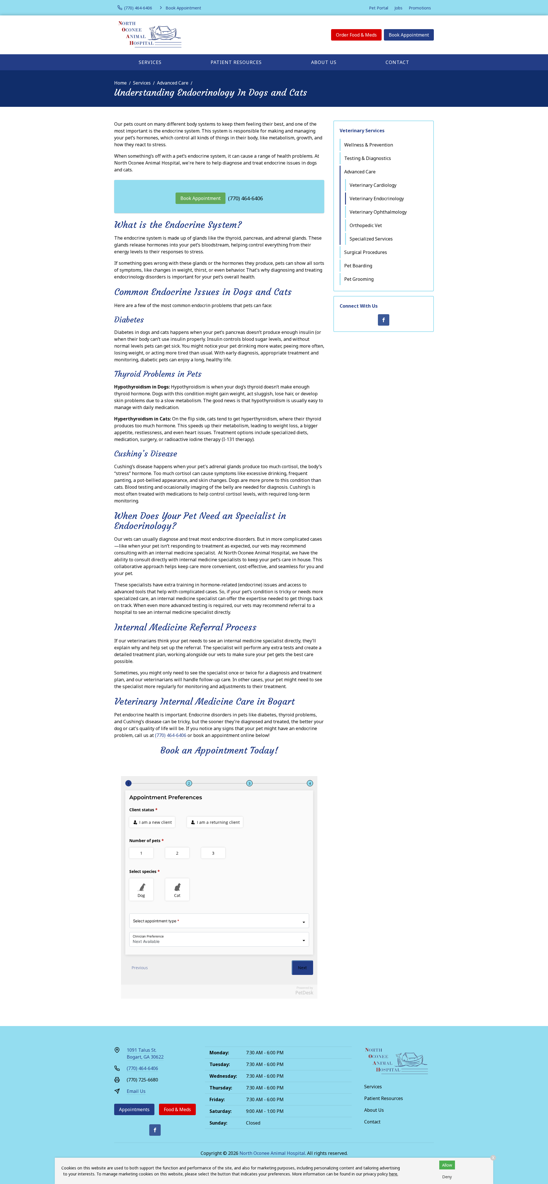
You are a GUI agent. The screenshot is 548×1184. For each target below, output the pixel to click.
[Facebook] (383, 320)
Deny (447, 1176)
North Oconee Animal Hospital (272, 1153)
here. (393, 1174)
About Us (324, 62)
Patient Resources (236, 62)
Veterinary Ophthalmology (378, 212)
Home (120, 83)
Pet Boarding (358, 266)
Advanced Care (172, 83)
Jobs (398, 8)
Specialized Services (371, 239)
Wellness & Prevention (368, 145)
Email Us (136, 1091)
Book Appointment (409, 35)
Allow (447, 1165)
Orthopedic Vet (366, 225)
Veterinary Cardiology (373, 185)
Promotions (420, 8)
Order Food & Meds (356, 35)
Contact (397, 62)
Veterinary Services (362, 130)
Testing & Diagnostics (367, 158)
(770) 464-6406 (245, 198)
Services (150, 62)
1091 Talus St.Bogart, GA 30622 (145, 1053)
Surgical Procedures (365, 252)
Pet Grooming (359, 279)
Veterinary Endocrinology (377, 198)
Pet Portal (378, 8)
